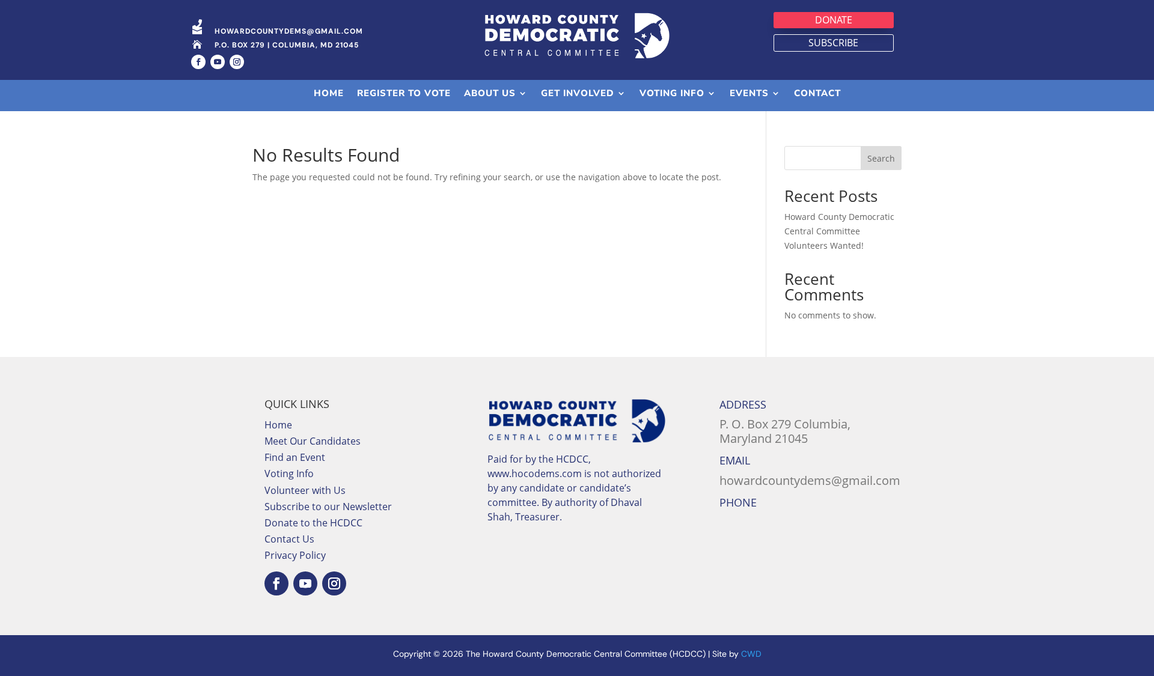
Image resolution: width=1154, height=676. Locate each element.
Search (881, 158)
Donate (833, 19)
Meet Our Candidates (312, 441)
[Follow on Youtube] (217, 62)
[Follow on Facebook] (198, 62)
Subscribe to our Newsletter (328, 506)
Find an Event (294, 457)
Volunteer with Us (305, 490)
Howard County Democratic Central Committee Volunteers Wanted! (839, 231)
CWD (751, 653)
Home (278, 424)
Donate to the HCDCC (313, 522)
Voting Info (289, 473)
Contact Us (289, 539)
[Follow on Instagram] (237, 62)
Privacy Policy (295, 555)
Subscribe (833, 42)
